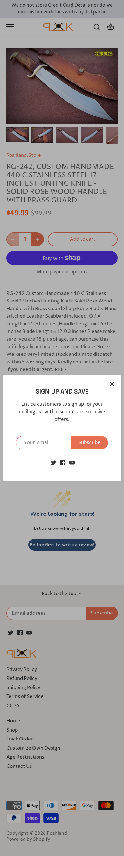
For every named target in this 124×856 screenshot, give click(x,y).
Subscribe (89, 442)
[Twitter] (53, 462)
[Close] (112, 384)
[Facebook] (62, 462)
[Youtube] (72, 462)
